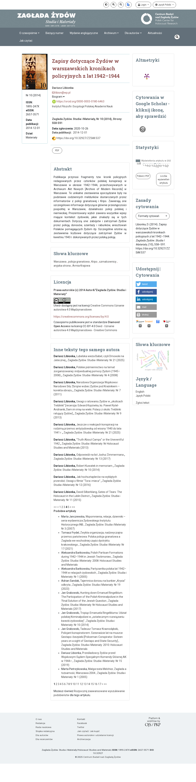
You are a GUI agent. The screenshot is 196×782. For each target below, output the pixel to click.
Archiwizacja (84, 739)
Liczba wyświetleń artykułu (163, 179)
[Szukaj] (177, 37)
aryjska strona (62, 265)
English (140, 391)
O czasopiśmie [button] (28, 33)
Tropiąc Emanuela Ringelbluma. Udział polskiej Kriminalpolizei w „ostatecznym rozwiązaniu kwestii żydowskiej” (94, 616)
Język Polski (165, 4)
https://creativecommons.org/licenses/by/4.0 (81, 316)
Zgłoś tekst (142, 402)
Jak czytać (25, 40)
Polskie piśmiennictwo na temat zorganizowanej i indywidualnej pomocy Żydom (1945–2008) (87, 371)
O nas (39, 719)
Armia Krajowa (81, 265)
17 (99, 684)
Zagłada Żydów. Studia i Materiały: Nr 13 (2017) (82, 458)
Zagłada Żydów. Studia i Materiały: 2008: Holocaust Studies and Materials (92, 560)
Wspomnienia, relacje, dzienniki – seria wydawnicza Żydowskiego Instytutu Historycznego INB (93, 520)
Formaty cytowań (149, 216)
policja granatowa (79, 261)
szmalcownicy (107, 261)
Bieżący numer (55, 33)
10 (74, 684)
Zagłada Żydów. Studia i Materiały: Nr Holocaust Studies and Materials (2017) (92, 604)
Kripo (94, 261)
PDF (57, 150)
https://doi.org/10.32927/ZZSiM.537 (78, 138)
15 (92, 684)
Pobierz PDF (143, 176)
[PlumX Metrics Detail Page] (147, 76)
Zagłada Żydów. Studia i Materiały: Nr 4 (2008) (90, 375)
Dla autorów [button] (132, 33)
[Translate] (128, 5)
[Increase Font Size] (113, 5)
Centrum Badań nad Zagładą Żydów (102, 757)
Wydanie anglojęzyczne (84, 33)
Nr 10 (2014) (33, 95)
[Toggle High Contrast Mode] (106, 5)
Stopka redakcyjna (45, 731)
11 (77, 684)
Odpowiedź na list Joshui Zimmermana (100, 454)
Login (143, 4)
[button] (146, 284)
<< (55, 507)
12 (81, 684)
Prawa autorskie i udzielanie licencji (95, 735)
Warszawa (60, 261)
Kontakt (81, 719)
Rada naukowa (43, 727)
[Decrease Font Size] (121, 5)
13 (85, 684)
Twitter (80, 727)
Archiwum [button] (110, 33)
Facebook (82, 723)
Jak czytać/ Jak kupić (88, 731)
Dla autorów (42, 735)
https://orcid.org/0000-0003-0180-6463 (80, 101)
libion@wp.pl (62, 92)
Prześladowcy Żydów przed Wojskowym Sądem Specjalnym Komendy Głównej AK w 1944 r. (93, 656)
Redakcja (40, 723)
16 (95, 684)
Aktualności (155, 33)
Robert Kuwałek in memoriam (94, 465)
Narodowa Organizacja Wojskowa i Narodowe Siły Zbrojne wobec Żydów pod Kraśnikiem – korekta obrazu (87, 386)
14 (88, 684)
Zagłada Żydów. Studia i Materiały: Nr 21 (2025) (96, 360)
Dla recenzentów (44, 739)
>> (73, 507)
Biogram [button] (57, 96)
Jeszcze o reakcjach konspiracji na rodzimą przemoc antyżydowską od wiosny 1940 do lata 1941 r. (87, 428)
